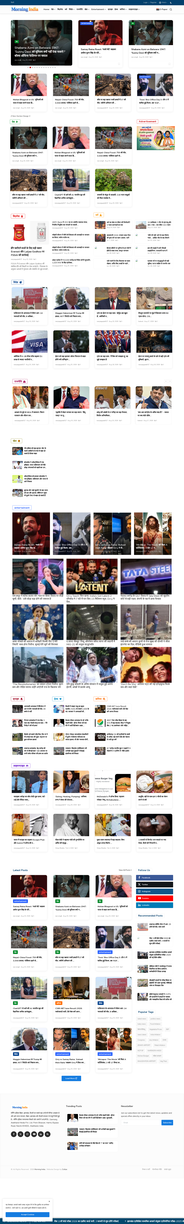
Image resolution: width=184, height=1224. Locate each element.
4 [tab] (35, 67)
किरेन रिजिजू (141, 1029)
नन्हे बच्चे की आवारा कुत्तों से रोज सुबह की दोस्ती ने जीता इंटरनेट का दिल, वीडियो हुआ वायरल (145, 643)
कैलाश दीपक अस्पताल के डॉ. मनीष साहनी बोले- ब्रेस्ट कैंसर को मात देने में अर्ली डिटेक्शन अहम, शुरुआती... (76, 724)
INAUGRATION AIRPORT (147, 1061)
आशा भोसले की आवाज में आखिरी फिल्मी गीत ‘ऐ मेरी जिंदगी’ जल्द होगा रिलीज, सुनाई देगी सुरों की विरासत (35, 643)
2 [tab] (30, 67)
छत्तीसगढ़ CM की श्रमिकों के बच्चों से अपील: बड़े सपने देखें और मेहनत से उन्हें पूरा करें (118, 737)
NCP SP (140, 1051)
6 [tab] (39, 67)
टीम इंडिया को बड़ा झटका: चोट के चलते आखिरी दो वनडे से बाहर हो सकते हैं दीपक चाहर (35, 451)
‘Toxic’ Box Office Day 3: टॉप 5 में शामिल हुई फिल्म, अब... (71, 546)
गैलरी (12, 2)
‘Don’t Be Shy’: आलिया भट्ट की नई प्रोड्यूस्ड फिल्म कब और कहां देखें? (145, 685)
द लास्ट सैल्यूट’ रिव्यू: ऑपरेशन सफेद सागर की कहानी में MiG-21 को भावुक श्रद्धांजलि (90, 643)
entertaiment (86, 23)
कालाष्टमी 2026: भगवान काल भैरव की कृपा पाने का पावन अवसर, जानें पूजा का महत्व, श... (118, 238)
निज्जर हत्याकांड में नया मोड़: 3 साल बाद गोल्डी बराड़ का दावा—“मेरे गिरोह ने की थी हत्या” (35, 723)
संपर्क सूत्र (167, 1169)
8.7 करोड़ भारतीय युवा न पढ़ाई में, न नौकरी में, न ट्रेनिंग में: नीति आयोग (118, 749)
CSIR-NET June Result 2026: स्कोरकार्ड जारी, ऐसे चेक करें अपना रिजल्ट (117, 709)
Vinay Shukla (59, 848)
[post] (41, 43)
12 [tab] (52, 67)
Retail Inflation (160, 1045)
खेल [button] (86, 9)
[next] (170, 381)
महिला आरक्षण (157, 1056)
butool (140, 321)
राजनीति (80, 9)
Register (153, 2)
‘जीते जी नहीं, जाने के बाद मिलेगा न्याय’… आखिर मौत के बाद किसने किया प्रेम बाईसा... (158, 238)
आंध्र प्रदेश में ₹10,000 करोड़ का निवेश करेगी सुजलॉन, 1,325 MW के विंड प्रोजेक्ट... (71, 261)
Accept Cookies (27, 1214)
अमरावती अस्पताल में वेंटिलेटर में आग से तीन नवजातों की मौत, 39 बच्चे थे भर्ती (34, 709)
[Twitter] (20, 1134)
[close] (49, 1201)
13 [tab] (55, 67)
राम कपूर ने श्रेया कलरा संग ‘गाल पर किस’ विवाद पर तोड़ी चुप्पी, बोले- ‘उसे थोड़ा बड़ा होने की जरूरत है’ (37, 597)
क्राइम (110, 9)
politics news (155, 1019)
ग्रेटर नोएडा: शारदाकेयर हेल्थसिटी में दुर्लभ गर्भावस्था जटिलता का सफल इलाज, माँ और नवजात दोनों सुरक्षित (76, 738)
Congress (141, 1040)
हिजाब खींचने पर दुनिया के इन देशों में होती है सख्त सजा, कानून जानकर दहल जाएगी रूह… (119, 251)
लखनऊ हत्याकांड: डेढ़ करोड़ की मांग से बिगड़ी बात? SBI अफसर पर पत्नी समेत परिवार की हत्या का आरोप (36, 751)
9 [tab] (46, 67)
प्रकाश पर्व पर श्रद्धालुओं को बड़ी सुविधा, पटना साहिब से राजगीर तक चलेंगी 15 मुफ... (159, 263)
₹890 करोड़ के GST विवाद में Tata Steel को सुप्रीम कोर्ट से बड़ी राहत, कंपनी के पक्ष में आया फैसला (145, 597)
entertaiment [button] (97, 9)
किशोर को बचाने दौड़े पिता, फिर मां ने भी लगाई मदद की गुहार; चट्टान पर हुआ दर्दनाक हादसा (36, 737)
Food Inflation (155, 1024)
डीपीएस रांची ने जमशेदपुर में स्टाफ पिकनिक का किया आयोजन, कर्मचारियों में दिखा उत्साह (160, 969)
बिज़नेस (60, 9)
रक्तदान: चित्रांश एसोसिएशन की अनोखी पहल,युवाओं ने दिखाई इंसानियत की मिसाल (76, 751)
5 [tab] (37, 67)
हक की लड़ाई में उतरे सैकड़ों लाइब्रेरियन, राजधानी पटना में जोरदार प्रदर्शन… (157, 251)
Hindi (163, 2)
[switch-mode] (171, 2)
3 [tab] (32, 67)
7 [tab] (41, 67)
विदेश (15, 282)
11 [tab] (50, 67)
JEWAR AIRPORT (144, 1045)
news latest (142, 1035)
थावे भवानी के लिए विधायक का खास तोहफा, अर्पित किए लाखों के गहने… (118, 262)
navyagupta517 (102, 108)
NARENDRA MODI (154, 1051)
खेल (15, 440)
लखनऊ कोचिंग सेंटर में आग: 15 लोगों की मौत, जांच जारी (160, 925)
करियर (99, 698)
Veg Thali (163, 1061)
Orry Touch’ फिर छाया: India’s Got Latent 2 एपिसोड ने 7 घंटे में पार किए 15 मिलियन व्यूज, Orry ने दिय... (90, 599)
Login (145, 2)
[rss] (47, 1134)
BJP (167, 1029)
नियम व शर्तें (146, 1169)
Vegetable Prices (155, 1029)
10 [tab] (48, 67)
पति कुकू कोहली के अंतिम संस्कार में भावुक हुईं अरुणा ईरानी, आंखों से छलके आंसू (89, 685)
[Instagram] (27, 1134)
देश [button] (52, 9)
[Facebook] (14, 1134)
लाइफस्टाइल (19, 765)
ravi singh (18, 60)
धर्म (66, 9)
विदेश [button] (71, 9)
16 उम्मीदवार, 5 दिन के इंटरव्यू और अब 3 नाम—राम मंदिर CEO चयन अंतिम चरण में (159, 225)
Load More (70, 1078)
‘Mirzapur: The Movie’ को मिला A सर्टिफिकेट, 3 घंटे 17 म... (151, 546)
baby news (142, 1024)
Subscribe (167, 1122)
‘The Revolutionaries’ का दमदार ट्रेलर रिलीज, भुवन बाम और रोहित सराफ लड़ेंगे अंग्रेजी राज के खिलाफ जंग (37, 685)
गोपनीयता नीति (157, 1169)
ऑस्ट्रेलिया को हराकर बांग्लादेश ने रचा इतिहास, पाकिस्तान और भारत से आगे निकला (36, 479)
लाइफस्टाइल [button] (133, 9)
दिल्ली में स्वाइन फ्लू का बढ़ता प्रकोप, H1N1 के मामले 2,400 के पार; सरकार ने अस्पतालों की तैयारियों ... (77, 710)
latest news (142, 1019)
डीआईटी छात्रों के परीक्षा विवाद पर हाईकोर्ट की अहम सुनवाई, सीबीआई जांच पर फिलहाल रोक (128, 1221)
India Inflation (155, 1035)
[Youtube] (34, 1134)
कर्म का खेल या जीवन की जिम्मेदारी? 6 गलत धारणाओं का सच (118, 223)
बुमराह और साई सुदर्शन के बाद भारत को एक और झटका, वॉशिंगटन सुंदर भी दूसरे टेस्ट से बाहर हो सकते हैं (36, 493)
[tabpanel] (41, 43)
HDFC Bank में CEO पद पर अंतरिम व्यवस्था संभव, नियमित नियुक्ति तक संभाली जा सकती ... (69, 223)
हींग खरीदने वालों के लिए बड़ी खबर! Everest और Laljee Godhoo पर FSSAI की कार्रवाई (27, 251)
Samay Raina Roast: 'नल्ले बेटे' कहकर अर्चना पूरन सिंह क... (28, 546)
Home (46, 9)
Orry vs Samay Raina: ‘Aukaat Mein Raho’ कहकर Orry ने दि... (110, 546)
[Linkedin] (41, 1134)
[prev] (166, 381)
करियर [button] (122, 9)
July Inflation (153, 1040)
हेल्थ (116, 9)
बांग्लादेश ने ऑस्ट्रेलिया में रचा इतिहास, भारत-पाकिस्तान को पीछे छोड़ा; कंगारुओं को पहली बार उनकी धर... (35, 466)
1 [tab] (28, 67)
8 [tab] (43, 67)
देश (133, 23)
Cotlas (64, 1169)
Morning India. (40, 1169)
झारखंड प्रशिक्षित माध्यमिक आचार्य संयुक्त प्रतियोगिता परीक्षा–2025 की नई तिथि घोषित (160, 955)
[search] (170, 9)
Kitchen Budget (143, 1056)
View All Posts (124, 870)
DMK (164, 1040)
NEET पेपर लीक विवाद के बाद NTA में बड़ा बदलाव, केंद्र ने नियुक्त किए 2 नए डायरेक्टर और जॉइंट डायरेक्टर (118, 724)
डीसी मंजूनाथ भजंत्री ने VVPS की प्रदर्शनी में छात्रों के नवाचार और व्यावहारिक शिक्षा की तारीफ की (160, 997)
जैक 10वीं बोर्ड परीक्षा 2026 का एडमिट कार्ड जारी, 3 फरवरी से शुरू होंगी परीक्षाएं (159, 941)
